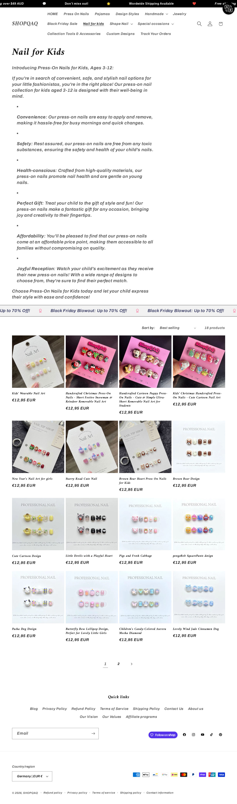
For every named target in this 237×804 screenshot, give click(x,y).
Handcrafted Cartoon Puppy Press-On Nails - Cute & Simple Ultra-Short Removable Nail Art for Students (143, 400)
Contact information (159, 792)
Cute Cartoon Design (26, 556)
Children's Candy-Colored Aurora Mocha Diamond (142, 631)
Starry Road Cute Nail (81, 479)
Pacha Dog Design (24, 629)
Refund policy (53, 792)
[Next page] (131, 664)
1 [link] (105, 664)
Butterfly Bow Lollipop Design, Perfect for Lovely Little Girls (87, 631)
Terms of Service (114, 709)
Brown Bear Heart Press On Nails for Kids (142, 481)
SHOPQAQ (30, 792)
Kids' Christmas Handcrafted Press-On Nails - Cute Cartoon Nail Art (197, 396)
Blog (34, 709)
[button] (156, 14)
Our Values (111, 717)
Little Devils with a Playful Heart (89, 556)
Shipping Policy (146, 709)
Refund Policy (83, 709)
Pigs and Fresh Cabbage (135, 556)
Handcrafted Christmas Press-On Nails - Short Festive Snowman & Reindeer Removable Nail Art (89, 398)
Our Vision (89, 717)
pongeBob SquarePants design (193, 556)
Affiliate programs (141, 717)
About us (195, 709)
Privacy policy (77, 792)
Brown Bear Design (186, 479)
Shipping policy (131, 792)
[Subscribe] (93, 733)
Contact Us (173, 709)
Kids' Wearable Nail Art (28, 394)
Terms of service (103, 792)
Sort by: (148, 328)
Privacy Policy (54, 709)
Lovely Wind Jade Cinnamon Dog (196, 629)
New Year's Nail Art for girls (32, 479)
